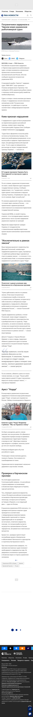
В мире (25, 657)
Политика (4, 657)
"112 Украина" (20, 130)
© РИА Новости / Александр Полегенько (10, 51)
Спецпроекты (5, 660)
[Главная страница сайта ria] (9, 15)
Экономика (19, 657)
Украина (21, 563)
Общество (11, 657)
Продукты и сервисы (23, 660)
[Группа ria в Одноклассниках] (22, 648)
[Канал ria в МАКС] (4, 648)
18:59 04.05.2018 (6, 19)
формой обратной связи (16, 696)
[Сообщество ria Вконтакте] (16, 648)
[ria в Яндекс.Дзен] (10, 648)
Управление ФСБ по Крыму (9, 563)
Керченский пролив (7, 566)
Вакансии (4, 667)
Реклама (13, 660)
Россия (17, 566)
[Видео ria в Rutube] (28, 648)
